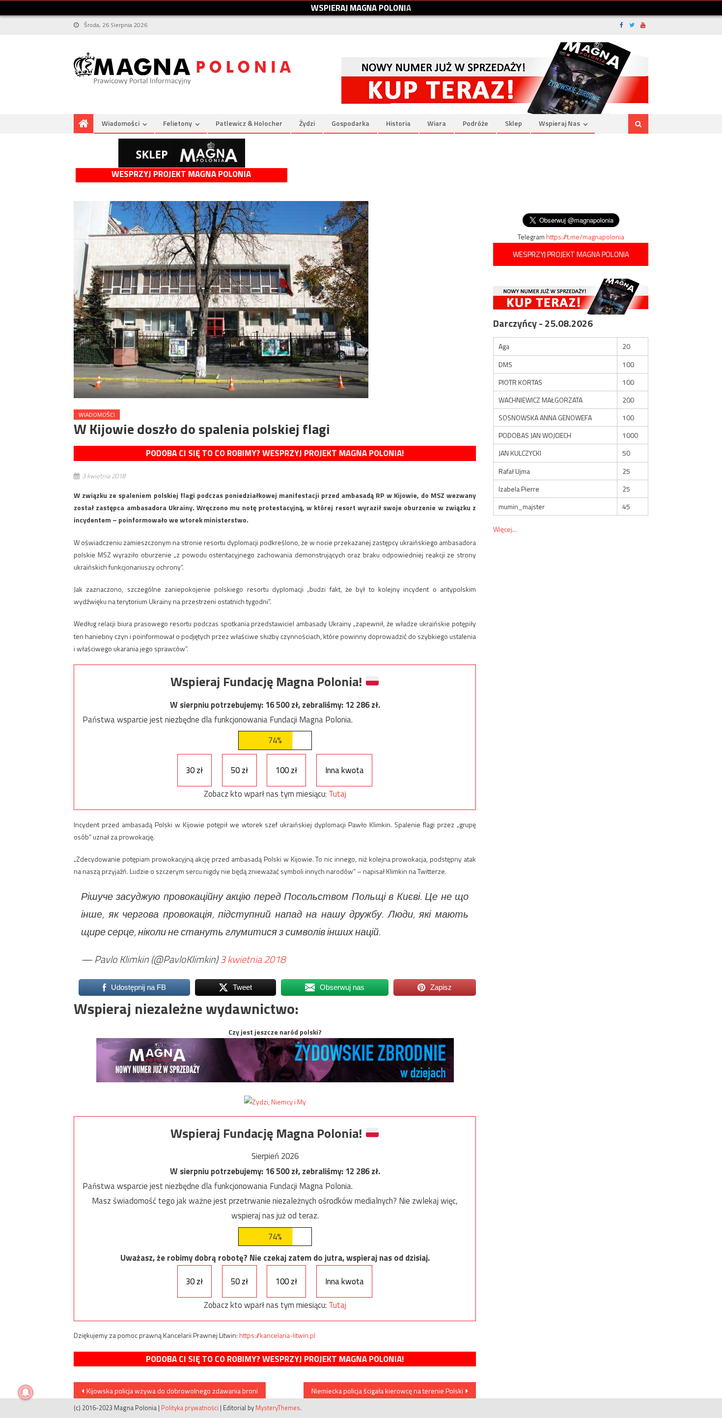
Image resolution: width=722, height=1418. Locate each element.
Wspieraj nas (559, 123)
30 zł (194, 770)
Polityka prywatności (190, 1408)
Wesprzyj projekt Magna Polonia (181, 174)
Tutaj (337, 793)
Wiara (436, 123)
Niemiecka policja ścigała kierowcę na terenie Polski (387, 1391)
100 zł (286, 770)
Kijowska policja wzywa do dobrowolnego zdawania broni (172, 1391)
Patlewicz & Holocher (249, 123)
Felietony (177, 123)
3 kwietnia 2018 (252, 959)
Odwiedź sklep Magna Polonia (181, 153)
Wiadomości (120, 123)
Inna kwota (344, 770)
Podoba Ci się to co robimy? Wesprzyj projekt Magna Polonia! (275, 453)
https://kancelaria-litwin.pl (277, 1335)
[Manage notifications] (25, 1392)
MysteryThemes (277, 1408)
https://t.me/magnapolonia (585, 237)
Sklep (513, 123)
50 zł (239, 770)
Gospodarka (350, 123)
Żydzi (307, 123)
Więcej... (505, 529)
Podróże (475, 123)
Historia (398, 123)
